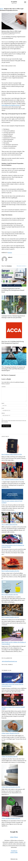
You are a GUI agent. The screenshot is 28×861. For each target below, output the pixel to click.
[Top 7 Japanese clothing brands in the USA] (12, 470)
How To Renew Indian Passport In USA (12, 454)
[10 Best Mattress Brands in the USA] (10, 775)
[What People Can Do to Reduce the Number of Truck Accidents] (12, 634)
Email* (3, 408)
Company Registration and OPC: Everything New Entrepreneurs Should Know (13, 290)
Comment (3, 386)
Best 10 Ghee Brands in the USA (10, 594)
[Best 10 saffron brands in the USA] (12, 563)
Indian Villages (14, 837)
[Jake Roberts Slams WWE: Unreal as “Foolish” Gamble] (12, 700)
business (10, 252)
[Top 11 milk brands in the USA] (12, 518)
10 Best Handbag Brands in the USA (11, 818)
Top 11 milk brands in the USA (9, 524)
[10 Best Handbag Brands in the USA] (12, 807)
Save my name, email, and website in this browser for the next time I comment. (14, 421)
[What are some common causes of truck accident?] (12, 494)
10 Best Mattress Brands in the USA (11, 787)
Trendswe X (14, 851)
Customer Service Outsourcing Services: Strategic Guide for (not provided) (13, 316)
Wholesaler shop (14, 859)
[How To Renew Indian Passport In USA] (12, 446)
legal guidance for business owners (11, 105)
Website (3, 413)
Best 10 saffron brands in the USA (10, 571)
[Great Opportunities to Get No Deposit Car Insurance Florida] (12, 539)
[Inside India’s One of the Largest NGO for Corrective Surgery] (12, 678)
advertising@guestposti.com (9, 661)
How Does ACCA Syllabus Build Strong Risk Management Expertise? (13, 342)
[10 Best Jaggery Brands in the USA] (12, 726)
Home (1, 8)
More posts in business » (21, 265)
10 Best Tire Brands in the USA (10, 756)
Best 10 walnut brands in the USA (10, 617)
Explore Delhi (14, 852)
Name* (3, 403)
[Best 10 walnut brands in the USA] (12, 610)
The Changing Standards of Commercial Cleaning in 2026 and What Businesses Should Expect (13, 368)
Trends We (14, 1)
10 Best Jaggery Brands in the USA (10, 733)
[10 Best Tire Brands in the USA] (12, 749)
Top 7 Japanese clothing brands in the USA (13, 479)
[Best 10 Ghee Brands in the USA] (12, 587)
